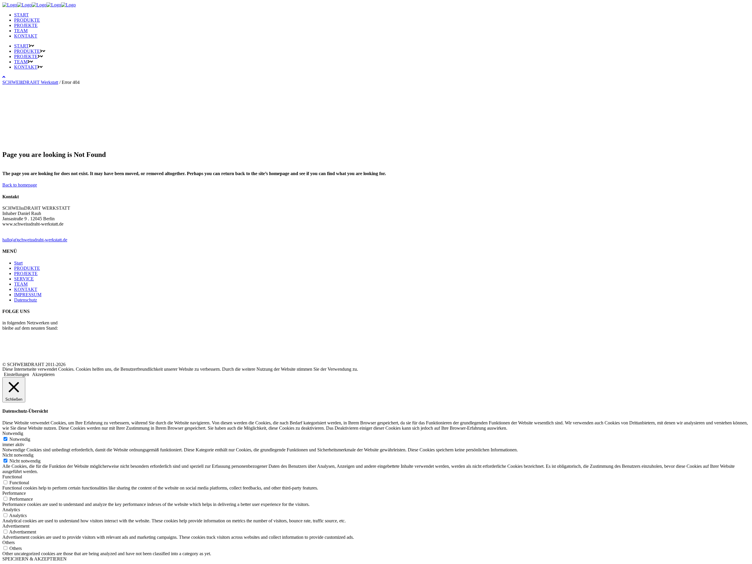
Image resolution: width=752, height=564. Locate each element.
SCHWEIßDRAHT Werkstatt (30, 82)
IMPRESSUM (27, 294)
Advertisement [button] (15, 526)
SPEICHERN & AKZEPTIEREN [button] (34, 558)
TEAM (21, 284)
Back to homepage (19, 184)
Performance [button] (14, 493)
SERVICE (24, 278)
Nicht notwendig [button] (17, 455)
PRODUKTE (27, 268)
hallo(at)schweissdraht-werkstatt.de (34, 239)
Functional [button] (12, 476)
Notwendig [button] (12, 433)
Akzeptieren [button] (43, 374)
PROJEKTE (26, 273)
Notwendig (19, 439)
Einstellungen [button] (16, 374)
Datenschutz (25, 299)
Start (18, 262)
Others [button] (8, 542)
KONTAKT (25, 289)
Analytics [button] (11, 509)
